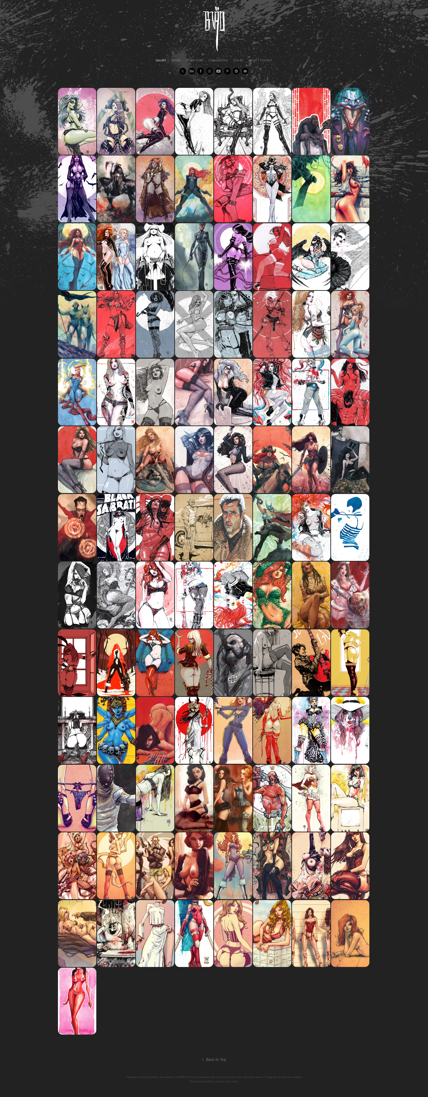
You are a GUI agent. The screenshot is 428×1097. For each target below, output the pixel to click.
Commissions (218, 60)
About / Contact (260, 60)
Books (176, 60)
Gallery (161, 60)
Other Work (194, 60)
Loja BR (238, 60)
